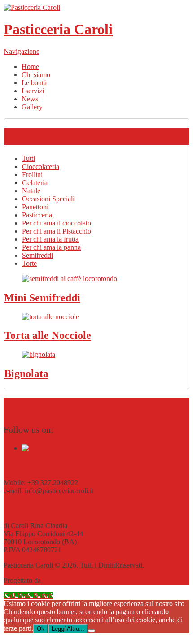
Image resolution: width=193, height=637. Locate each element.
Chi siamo (36, 74)
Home (30, 66)
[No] (91, 630)
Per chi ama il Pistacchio (56, 231)
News (30, 99)
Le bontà (34, 83)
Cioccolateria (40, 166)
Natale (31, 191)
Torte (29, 263)
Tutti (28, 158)
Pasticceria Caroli (58, 29)
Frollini (32, 174)
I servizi (33, 91)
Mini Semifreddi (42, 297)
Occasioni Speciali (48, 199)
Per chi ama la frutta (50, 239)
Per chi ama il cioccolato (56, 223)
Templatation (61, 580)
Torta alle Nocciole (47, 335)
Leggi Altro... (68, 628)
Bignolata (26, 373)
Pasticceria (37, 215)
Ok (40, 628)
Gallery (32, 107)
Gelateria (35, 182)
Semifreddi (37, 255)
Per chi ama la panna (51, 247)
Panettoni (35, 207)
